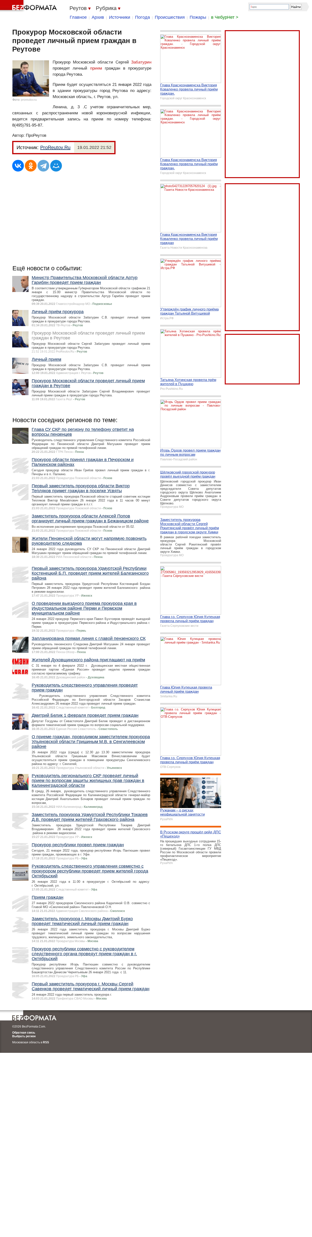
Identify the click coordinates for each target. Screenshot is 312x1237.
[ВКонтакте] (18, 166)
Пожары (198, 17)
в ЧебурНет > (224, 17)
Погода (142, 17)
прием (96, 68)
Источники (119, 17)
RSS (46, 1042)
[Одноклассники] (31, 166)
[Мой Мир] (56, 166)
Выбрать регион (24, 1036)
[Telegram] (43, 166)
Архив (98, 17)
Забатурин (141, 62)
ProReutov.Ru (55, 147)
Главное (78, 17)
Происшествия (170, 17)
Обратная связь (23, 1032)
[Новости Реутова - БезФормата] (29, 6)
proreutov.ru (29, 99)
